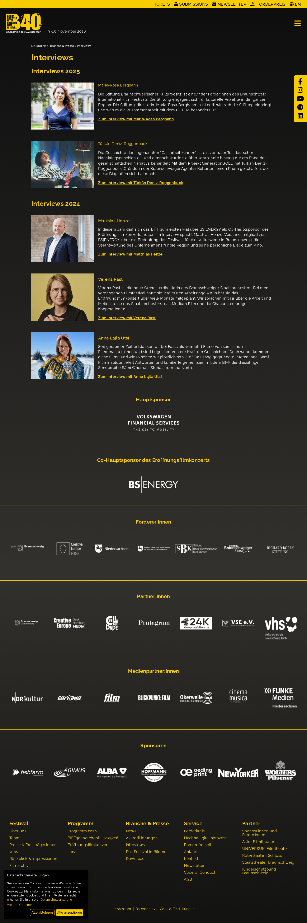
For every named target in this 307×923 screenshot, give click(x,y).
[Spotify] (300, 107)
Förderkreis (270, 4)
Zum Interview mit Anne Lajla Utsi (130, 376)
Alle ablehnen (42, 912)
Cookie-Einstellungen (177, 909)
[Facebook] (300, 81)
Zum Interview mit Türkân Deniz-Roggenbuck (140, 183)
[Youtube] (300, 98)
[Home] (46, 23)
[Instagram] (300, 90)
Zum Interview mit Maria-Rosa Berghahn (136, 119)
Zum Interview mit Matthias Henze (130, 254)
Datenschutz (146, 909)
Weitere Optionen (19, 904)
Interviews (84, 45)
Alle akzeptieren (69, 912)
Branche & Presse (62, 45)
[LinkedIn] (300, 116)
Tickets (161, 4)
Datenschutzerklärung (56, 899)
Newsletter (232, 4)
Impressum (122, 909)
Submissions (193, 4)
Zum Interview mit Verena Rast (127, 318)
